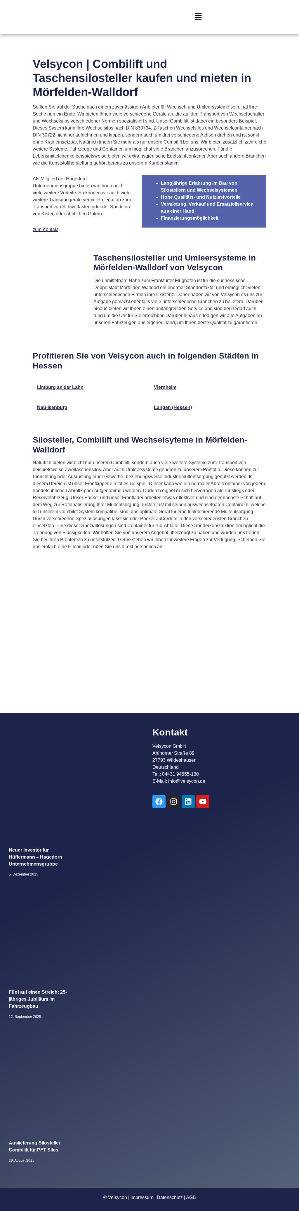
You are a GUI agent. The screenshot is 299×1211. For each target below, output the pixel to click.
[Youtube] (202, 801)
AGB (191, 1197)
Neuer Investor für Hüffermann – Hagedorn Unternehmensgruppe (35, 856)
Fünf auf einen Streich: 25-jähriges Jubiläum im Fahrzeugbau (38, 999)
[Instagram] (173, 801)
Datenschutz (170, 1197)
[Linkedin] (188, 801)
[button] (198, 17)
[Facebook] (159, 801)
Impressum (142, 1197)
